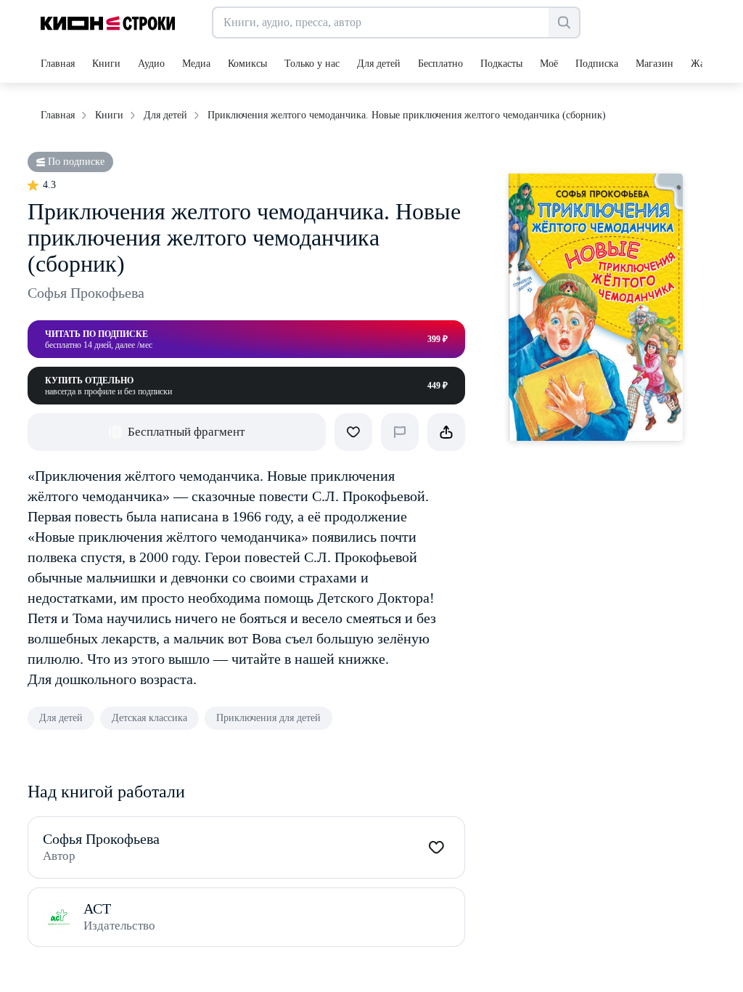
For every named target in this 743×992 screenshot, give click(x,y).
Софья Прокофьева (86, 293)
